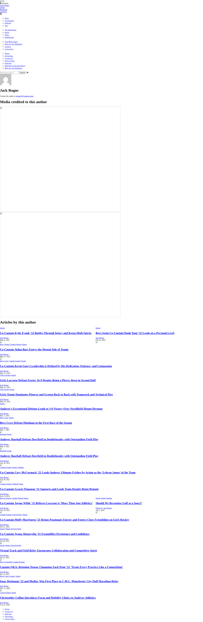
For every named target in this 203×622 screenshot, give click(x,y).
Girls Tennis (4, 389)
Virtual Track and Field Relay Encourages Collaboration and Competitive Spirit (48, 550)
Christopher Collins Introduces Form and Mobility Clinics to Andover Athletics (48, 597)
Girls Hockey (17, 515)
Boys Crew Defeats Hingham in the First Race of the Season (36, 422)
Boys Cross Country (7, 576)
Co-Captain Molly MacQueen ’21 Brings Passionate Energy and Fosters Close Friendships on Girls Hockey (64, 519)
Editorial (8, 23)
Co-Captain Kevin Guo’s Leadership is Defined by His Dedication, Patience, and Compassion (56, 366)
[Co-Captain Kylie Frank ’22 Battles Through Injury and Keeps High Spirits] (60, 211)
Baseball (3, 434)
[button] (101, 3)
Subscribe (8, 63)
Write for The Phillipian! (13, 44)
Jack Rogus (4, 338)
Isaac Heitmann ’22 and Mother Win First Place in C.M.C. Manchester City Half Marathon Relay (59, 581)
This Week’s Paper (11, 41)
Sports (7, 32)
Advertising (9, 56)
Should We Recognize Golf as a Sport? (119, 503)
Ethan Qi (99, 508)
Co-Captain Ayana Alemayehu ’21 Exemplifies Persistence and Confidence (45, 533)
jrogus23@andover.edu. (25, 96)
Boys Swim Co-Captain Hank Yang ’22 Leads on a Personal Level (135, 333)
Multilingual (9, 37)
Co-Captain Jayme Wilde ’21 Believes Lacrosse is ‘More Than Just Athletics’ (46, 503)
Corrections (9, 49)
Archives (3, 12)
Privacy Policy (10, 61)
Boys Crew (4, 361)
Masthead (3, 10)
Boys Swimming (6, 562)
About (2, 8)
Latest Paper (4, 5)
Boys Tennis (4, 344)
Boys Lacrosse (5, 498)
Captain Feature (15, 344)
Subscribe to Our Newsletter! (15, 65)
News (7, 18)
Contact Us (9, 58)
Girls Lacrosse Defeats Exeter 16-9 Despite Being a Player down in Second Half (48, 380)
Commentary (9, 20)
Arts (6, 25)
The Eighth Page (10, 30)
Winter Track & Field (13, 529)
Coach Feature (5, 593)
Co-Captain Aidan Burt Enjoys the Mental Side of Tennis (34, 349)
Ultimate (20, 467)
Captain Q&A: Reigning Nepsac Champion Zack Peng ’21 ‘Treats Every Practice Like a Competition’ (61, 567)
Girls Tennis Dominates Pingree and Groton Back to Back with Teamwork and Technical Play (56, 394)
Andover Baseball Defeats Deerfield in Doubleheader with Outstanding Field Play (49, 439)
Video (7, 35)
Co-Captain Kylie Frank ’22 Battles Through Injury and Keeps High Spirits (45, 333)
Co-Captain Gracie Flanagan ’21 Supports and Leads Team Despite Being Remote (49, 489)
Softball (15, 484)
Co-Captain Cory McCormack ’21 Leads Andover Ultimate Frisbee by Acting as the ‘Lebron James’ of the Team (67, 472)
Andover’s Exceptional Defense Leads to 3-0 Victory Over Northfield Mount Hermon (51, 408)
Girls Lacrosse (5, 375)
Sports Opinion (106, 498)
